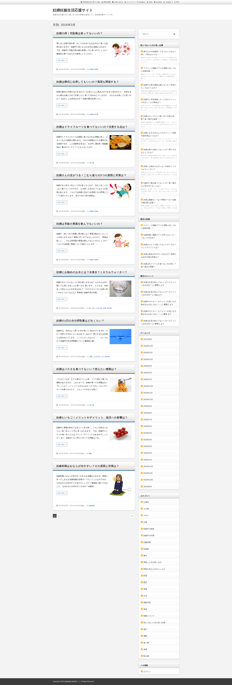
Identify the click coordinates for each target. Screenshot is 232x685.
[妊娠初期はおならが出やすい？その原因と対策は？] (120, 485)
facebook (159, 2)
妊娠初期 (91, 505)
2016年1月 (147, 379)
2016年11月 (148, 353)
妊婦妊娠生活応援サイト (73, 10)
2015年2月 (147, 453)
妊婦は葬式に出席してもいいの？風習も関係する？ (87, 81)
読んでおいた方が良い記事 (97, 308)
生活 (145, 596)
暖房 (145, 582)
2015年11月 (148, 393)
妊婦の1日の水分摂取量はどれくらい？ (80, 320)
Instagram (142, 2)
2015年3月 (147, 446)
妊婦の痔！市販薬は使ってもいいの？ (79, 33)
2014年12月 (148, 466)
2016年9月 (147, 366)
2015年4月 (147, 440)
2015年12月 (148, 386)
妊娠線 (146, 549)
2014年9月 (147, 486)
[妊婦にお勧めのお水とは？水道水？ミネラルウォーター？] (120, 289)
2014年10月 (148, 480)
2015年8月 (147, 413)
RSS (177, 2)
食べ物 (92, 163)
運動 (145, 636)
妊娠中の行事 (94, 114)
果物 (90, 453)
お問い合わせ (118, 2)
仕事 (145, 522)
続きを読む (61, 60)
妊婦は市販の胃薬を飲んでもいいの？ (79, 223)
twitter (151, 2)
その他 (146, 509)
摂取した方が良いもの (97, 356)
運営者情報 (107, 2)
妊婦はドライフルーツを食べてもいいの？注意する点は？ (92, 126)
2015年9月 (147, 406)
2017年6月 (147, 339)
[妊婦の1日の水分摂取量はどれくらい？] (120, 337)
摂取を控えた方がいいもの (154, 569)
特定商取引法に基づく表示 (91, 2)
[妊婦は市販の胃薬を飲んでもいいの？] (120, 241)
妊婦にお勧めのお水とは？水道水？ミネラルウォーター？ (91, 272)
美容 (145, 609)
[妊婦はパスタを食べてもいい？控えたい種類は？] (120, 385)
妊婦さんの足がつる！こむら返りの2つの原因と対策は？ (91, 175)
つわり (146, 515)
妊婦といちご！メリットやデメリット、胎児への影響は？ (92, 417)
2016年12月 (148, 346)
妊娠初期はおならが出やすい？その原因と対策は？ (87, 466)
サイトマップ (131, 2)
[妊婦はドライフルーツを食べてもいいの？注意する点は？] (120, 143)
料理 (145, 576)
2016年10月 (148, 359)
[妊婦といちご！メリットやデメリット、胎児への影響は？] (120, 434)
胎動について (148, 616)
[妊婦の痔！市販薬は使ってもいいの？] (120, 50)
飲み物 (109, 308)
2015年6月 (147, 426)
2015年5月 (147, 433)
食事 (145, 649)
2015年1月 (147, 460)
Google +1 (169, 2)
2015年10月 (148, 399)
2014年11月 (148, 473)
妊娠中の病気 (94, 69)
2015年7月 (147, 420)
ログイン (147, 671)
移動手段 (147, 602)
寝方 (145, 556)
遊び (145, 629)
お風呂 (146, 502)
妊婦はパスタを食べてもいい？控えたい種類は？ (86, 369)
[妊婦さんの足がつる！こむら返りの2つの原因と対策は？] (120, 192)
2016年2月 (147, 373)
